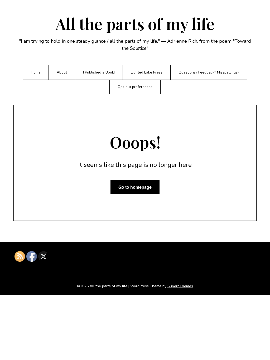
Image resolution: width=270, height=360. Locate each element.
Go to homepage (135, 187)
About (62, 72)
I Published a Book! (99, 72)
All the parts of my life (135, 23)
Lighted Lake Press (146, 72)
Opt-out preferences (135, 86)
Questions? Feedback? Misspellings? (209, 72)
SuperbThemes (180, 286)
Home (36, 72)
